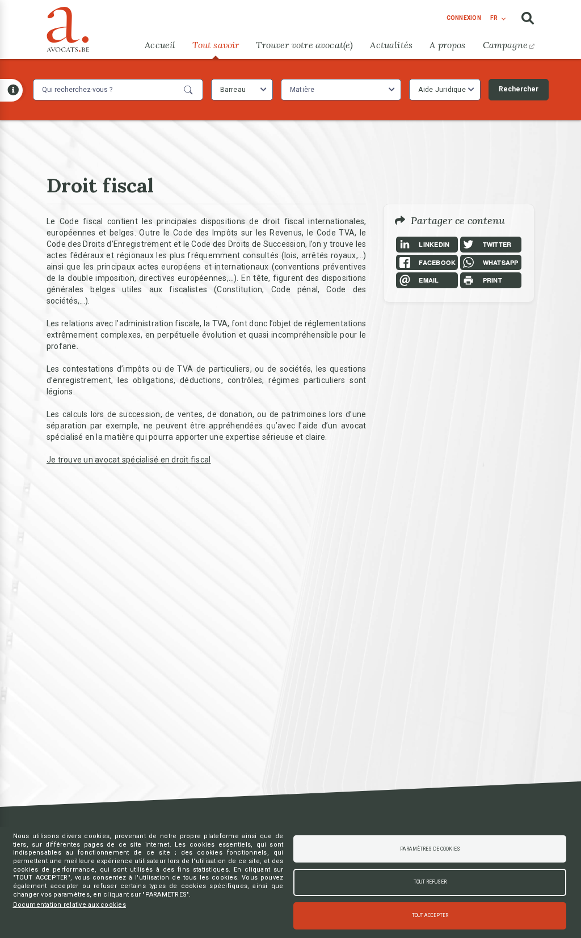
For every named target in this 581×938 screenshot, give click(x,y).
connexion (464, 18)
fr (494, 18)
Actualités (391, 45)
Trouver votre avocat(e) (304, 45)
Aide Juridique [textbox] (442, 89)
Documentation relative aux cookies (70, 904)
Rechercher (518, 89)
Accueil (160, 45)
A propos (447, 45)
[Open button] (11, 90)
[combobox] (242, 89)
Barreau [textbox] (233, 89)
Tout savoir (215, 45)
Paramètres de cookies (430, 849)
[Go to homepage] (68, 27)
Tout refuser (430, 882)
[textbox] (303, 89)
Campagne (505, 45)
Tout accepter (430, 915)
